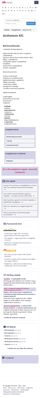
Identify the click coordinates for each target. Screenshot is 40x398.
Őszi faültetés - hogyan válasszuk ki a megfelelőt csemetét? (19, 239)
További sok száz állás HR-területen (20, 348)
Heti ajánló (10, 181)
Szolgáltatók (16, 30)
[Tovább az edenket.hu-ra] (20, 229)
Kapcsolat (6, 390)
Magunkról (29, 388)
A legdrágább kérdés (18, 279)
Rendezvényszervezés (14, 137)
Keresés (31, 23)
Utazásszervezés (12, 145)
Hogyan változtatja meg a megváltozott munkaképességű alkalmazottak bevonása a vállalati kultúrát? (19, 294)
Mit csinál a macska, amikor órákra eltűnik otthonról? (17, 255)
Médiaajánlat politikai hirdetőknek (13, 392)
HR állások (11, 327)
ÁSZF (5, 388)
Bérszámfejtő (12, 330)
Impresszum (12, 388)
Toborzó (10, 336)
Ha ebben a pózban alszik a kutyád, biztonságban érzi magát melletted (19, 260)
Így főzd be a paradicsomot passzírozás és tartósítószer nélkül (17, 244)
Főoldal (6, 30)
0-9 (3, 14)
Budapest (9, 161)
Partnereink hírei (14, 224)
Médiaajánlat (25, 390)
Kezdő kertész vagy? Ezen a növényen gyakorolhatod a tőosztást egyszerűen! (16, 234)
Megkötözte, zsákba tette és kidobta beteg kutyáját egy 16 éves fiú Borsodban (18, 265)
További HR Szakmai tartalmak (14, 317)
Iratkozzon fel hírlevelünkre (11, 394)
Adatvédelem (15, 390)
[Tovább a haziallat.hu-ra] (20, 250)
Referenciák (21, 388)
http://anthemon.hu (11, 120)
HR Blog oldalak (13, 275)
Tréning (9, 141)
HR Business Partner (14, 339)
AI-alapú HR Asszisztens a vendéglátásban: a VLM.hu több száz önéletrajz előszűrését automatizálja (19, 187)
